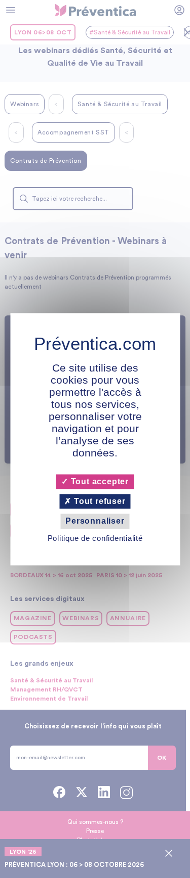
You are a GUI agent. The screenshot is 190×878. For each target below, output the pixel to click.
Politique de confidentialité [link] (95, 538)
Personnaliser (94, 521)
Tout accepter (98, 481)
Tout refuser (98, 501)
